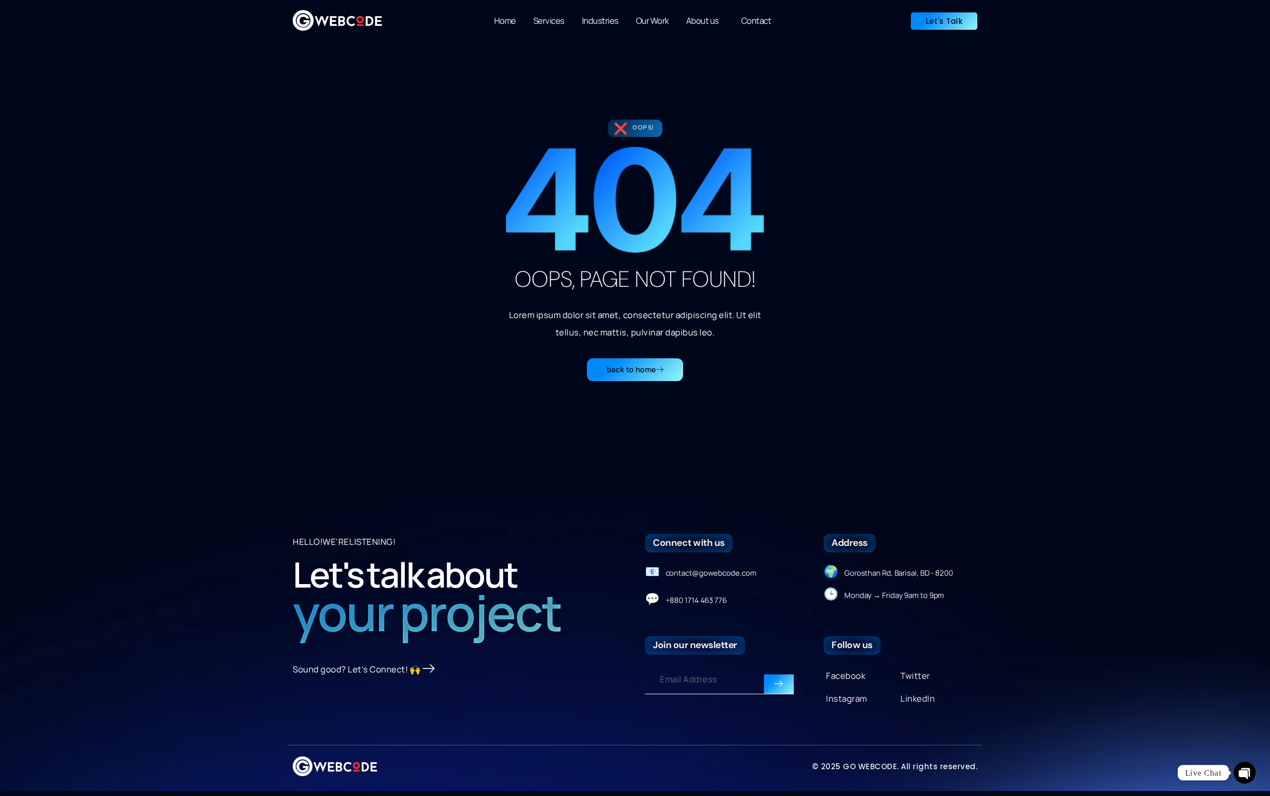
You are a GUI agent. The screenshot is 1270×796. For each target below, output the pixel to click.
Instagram (846, 698)
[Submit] (779, 684)
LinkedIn (917, 698)
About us (702, 20)
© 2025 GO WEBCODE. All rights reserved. (895, 766)
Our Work (652, 20)
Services (549, 20)
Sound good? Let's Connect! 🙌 (356, 669)
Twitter (915, 675)
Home (505, 20)
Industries (600, 20)
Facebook (845, 675)
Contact (756, 20)
